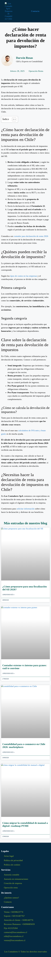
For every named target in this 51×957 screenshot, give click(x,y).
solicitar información (26, 509)
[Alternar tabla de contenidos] (13, 119)
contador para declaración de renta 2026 (31, 236)
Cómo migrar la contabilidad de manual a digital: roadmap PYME (25, 824)
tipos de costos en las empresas (23, 276)
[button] (18, 11)
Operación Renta (36, 71)
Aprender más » (8, 594)
